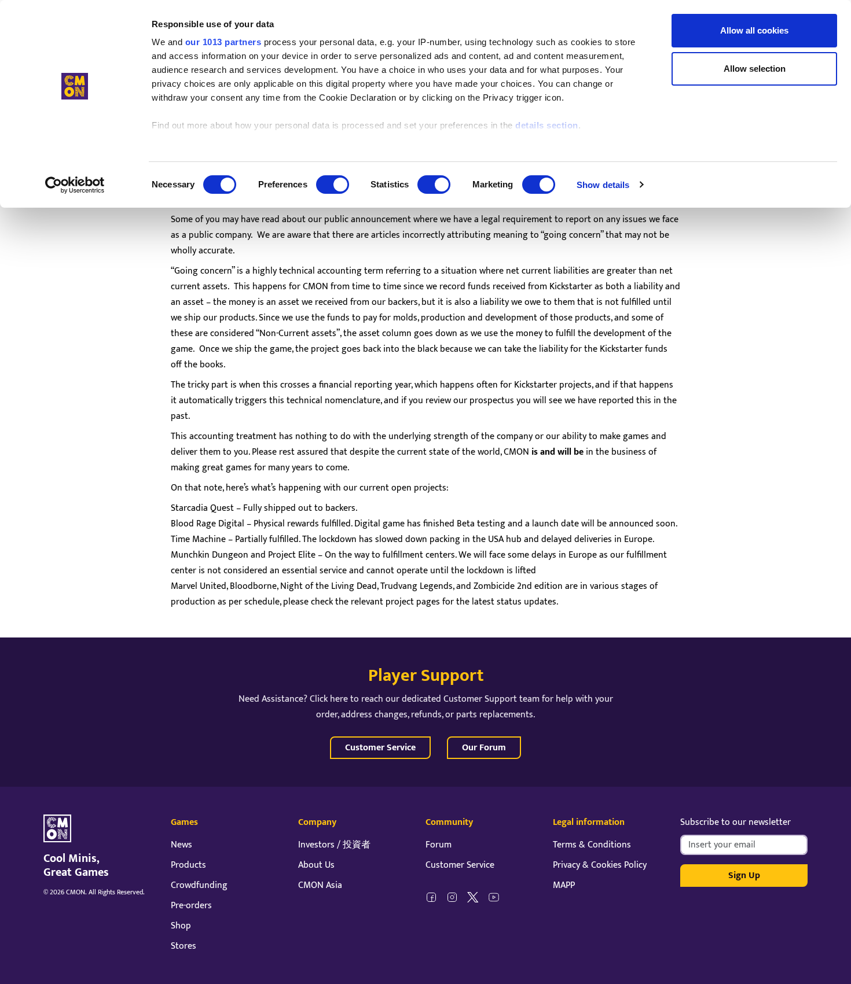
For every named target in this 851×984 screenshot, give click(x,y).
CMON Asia (320, 885)
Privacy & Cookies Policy (600, 865)
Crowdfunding (199, 885)
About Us (316, 865)
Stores (183, 946)
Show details (603, 185)
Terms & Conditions (592, 845)
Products (188, 865)
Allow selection (755, 68)
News (181, 845)
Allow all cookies (754, 30)
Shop (181, 926)
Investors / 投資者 (334, 845)
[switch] (332, 184)
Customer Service (380, 747)
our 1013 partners (223, 42)
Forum (439, 845)
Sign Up (744, 875)
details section (546, 125)
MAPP (564, 885)
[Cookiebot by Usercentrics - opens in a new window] (75, 185)
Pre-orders (191, 905)
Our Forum (484, 747)
